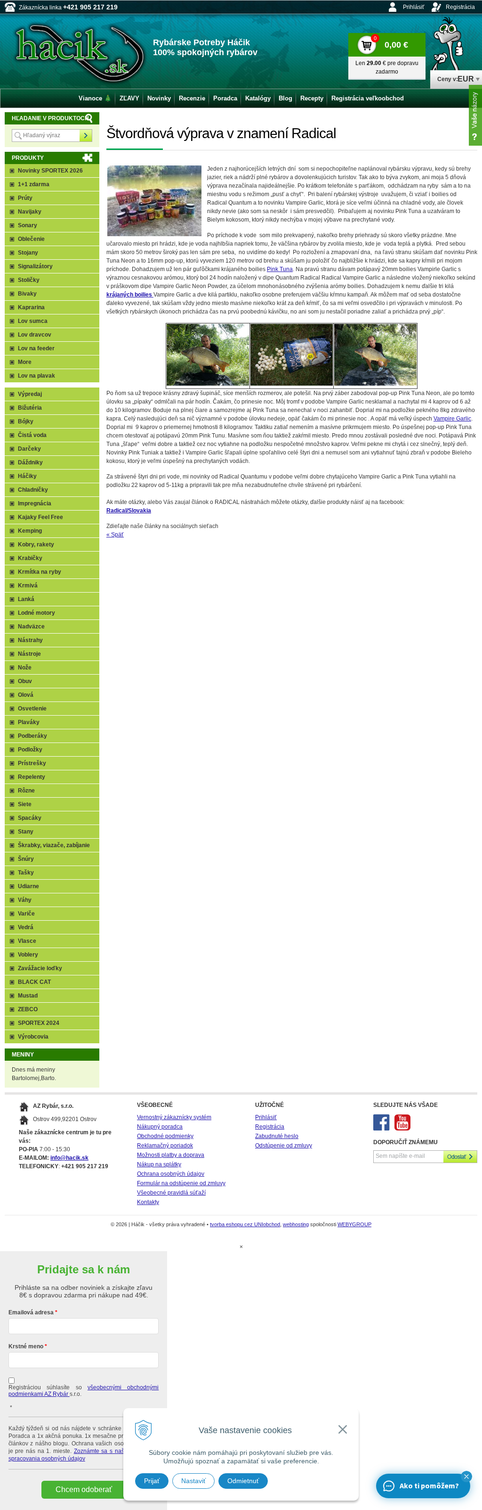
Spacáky (29, 818)
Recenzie (192, 98)
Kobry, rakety (36, 544)
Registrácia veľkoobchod (367, 98)
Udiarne (28, 886)
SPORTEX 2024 (38, 1023)
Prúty (25, 198)
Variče (26, 913)
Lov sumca (33, 321)
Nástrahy (30, 640)
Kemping (30, 531)
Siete (25, 804)
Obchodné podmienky (165, 1136)
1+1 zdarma (33, 184)
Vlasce (27, 941)
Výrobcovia (33, 1036)
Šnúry (26, 859)
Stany (25, 831)
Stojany (28, 252)
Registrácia (460, 7)
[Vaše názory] (475, 115)
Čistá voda (32, 435)
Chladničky (33, 490)
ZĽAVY (129, 98)
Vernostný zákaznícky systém (174, 1117)
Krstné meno (25, 1346)
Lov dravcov (34, 334)
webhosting (296, 1224)
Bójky (25, 421)
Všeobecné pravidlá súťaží (171, 1192)
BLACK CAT (34, 982)
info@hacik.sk (69, 1158)
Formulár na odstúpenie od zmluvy (181, 1183)
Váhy (25, 900)
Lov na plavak (36, 375)
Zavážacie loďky (40, 968)
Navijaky (29, 211)
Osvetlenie (32, 708)
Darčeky (29, 449)
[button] (466, 1476)
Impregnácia (34, 503)
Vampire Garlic (452, 418)
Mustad (28, 995)
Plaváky (29, 722)
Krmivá (28, 585)
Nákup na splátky (159, 1164)
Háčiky (27, 476)
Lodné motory (36, 613)
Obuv (25, 681)
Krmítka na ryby (39, 572)
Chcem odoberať (84, 1489)
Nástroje (29, 654)
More (25, 362)
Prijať (152, 1481)
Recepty (311, 98)
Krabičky (30, 558)
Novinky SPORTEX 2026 (50, 170)
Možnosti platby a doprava (170, 1155)
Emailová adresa (31, 1312)
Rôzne (26, 790)
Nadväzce (31, 626)
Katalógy (258, 98)
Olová (25, 695)
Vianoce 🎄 (95, 98)
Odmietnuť (243, 1481)
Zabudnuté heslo (276, 1136)
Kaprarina (31, 307)
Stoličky (29, 280)
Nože (25, 667)
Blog (285, 98)
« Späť (115, 534)
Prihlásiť (414, 7)
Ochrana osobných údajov (170, 1174)
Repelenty (31, 777)
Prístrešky (32, 763)
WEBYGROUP (354, 1224)
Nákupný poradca (160, 1126)
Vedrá (25, 927)
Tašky (26, 872)
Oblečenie (31, 239)
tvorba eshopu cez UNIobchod (245, 1224)
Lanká (26, 599)
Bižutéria (30, 407)
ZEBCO (28, 1009)
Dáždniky (30, 462)
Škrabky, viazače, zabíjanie (54, 845)
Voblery (28, 954)
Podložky (30, 749)
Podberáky (32, 736)
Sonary (27, 225)
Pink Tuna (280, 269)
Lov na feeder (36, 348)
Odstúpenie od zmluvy (283, 1145)
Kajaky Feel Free (40, 517)
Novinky (159, 98)
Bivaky (27, 293)
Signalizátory (35, 266)
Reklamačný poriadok (165, 1145)
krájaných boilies (129, 294)
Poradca (225, 98)
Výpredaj (30, 394)
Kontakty (148, 1202)
